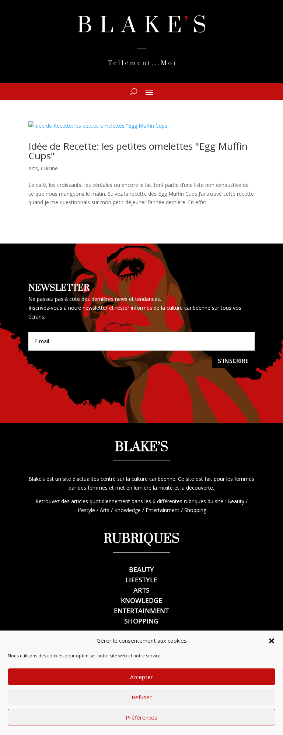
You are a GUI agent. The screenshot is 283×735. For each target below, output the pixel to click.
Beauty (141, 569)
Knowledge (141, 600)
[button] (271, 641)
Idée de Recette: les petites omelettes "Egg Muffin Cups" (138, 150)
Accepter (141, 677)
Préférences (141, 717)
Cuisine (49, 168)
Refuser (142, 697)
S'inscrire (233, 361)
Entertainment (141, 610)
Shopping (141, 621)
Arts (33, 168)
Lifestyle (141, 579)
